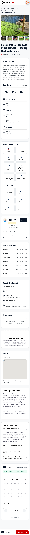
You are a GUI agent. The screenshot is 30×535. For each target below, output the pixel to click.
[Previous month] (4, 479)
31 (8, 503)
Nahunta (13, 8)
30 (4, 503)
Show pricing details (22, 467)
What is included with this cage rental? (11, 451)
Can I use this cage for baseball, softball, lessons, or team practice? (12, 457)
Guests (8, 507)
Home (3, 8)
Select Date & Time (8, 477)
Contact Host (16, 236)
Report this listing (15, 517)
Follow (24, 220)
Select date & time (22, 532)
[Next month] (25, 479)
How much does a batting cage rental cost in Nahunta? (13, 446)
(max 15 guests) (10, 506)
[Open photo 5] (21, 38)
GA (8, 8)
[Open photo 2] (3, 38)
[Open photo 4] (15, 38)
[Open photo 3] (9, 38)
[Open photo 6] (27, 38)
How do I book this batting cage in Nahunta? (12, 429)
